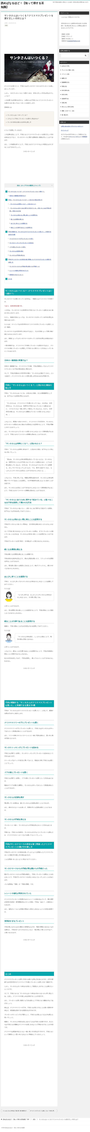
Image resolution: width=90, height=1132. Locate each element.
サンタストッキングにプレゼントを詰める (21, 243)
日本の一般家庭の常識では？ (17, 195)
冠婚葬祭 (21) (65, 82)
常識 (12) (64, 86)
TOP (16, 1119)
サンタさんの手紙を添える (17, 255)
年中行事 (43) (65, 90)
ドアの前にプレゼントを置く (17, 247)
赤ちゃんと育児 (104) (68, 106)
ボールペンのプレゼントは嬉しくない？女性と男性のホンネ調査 (43, 1110)
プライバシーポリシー (75, 136)
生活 (6, 25)
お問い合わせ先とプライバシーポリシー (72, 126)
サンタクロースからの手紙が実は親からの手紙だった (24, 266)
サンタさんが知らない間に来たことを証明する (24, 215)
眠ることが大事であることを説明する (21, 227)
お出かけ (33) (65, 66)
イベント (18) (65, 74)
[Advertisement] (29, 40)
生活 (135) (65, 94)
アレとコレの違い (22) (68, 70)
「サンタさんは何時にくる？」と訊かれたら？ (22, 204)
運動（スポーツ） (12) (68, 111)
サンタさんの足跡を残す (16, 251)
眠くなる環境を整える (17, 219)
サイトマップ (64, 130)
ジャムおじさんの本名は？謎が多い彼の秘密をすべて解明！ (16, 1110)
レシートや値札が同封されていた (18, 270)
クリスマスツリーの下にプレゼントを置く (21, 238)
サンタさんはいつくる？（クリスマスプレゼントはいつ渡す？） (26, 191)
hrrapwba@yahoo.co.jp (73, 41)
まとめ (10, 279)
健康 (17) (64, 78)
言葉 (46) (64, 102)
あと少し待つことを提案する (19, 223)
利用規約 (84, 136)
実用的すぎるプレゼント (16, 274)
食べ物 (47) (65, 115)
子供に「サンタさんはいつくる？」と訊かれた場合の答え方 (25, 200)
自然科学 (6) (65, 98)
